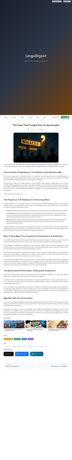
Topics (30, 117)
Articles (13, 117)
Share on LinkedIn (37, 353)
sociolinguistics (31, 346)
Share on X (9, 353)
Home (5, 117)
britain (37, 346)
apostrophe (25, 346)
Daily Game (65, 117)
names (41, 346)
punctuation (14, 346)
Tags (37, 117)
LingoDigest (36, 56)
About (45, 117)
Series (22, 117)
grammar (19, 346)
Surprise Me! (54, 117)
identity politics (7, 346)
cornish (45, 346)
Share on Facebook (22, 353)
